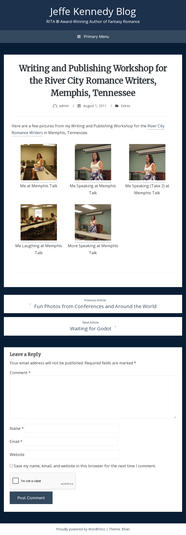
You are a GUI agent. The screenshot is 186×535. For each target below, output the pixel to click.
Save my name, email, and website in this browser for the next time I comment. (85, 466)
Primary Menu (96, 36)
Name (17, 428)
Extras (125, 105)
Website (17, 454)
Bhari (126, 529)
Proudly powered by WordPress (81, 529)
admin (64, 105)
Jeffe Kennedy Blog (93, 11)
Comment (20, 372)
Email (16, 441)
